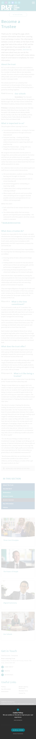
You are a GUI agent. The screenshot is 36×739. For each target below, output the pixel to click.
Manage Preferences (18, 733)
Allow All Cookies (18, 730)
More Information (18, 720)
